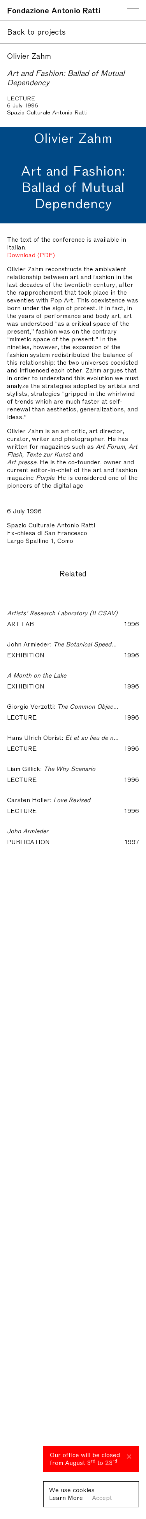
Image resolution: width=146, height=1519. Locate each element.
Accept (102, 1497)
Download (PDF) (31, 254)
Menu (133, 11)
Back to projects (36, 31)
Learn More (66, 1497)
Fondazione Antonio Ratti (53, 9)
